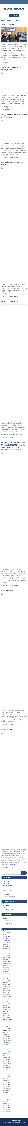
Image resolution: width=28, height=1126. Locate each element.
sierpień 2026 (6, 932)
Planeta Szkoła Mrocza (9, 920)
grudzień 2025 (6, 948)
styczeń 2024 (6, 990)
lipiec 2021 (5, 1046)
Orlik (4, 907)
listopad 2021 (6, 1038)
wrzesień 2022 (6, 1021)
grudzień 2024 (6, 969)
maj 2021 (5, 1050)
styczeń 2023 (6, 1013)
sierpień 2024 (6, 977)
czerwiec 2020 (6, 1071)
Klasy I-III (11, 437)
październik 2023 (7, 996)
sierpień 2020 (6, 1067)
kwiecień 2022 (6, 1028)
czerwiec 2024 (6, 980)
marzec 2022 (6, 1030)
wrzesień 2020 (6, 1065)
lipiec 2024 (5, 979)
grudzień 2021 (6, 1036)
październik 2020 (7, 1063)
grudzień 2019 (6, 1082)
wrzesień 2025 (6, 954)
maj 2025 (5, 959)
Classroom (6, 922)
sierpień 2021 (6, 1044)
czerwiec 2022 (6, 1025)
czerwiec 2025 (6, 957)
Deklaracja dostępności (9, 896)
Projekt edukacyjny (8, 909)
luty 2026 (5, 944)
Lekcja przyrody (7, 590)
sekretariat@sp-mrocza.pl (19, 2)
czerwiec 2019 (6, 1094)
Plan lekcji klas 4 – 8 (8, 883)
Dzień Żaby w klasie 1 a (9, 302)
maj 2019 (5, 1096)
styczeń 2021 (6, 1057)
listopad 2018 (6, 1107)
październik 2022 (7, 1019)
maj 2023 (5, 1005)
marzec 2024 (6, 986)
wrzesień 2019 (6, 1088)
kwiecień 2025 (6, 961)
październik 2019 (7, 1086)
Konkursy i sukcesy (13, 157)
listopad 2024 (6, 971)
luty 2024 (5, 988)
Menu (16, 15)
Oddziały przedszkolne (8, 891)
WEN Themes (15, 1124)
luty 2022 (5, 1032)
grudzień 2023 (6, 992)
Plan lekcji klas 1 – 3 (8, 881)
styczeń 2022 (6, 1034)
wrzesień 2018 (6, 1111)
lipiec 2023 (5, 1002)
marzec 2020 (6, 1076)
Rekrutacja (5, 889)
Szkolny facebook (7, 924)
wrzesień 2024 (6, 975)
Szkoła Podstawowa (14, 9)
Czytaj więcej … (5, 59)
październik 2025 (7, 952)
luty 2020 (5, 1078)
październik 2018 (7, 1109)
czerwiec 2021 (6, 1048)
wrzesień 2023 (6, 998)
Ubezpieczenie (6, 887)
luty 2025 (5, 965)
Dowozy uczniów (7, 885)
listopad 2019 (6, 1084)
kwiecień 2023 (6, 1007)
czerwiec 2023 (6, 1003)
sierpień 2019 (6, 1090)
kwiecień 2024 (6, 984)
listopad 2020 (6, 1061)
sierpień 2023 (6, 1000)
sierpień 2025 (6, 955)
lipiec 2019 (5, 1092)
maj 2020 (5, 1073)
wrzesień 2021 (6, 1042)
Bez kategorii (6, 62)
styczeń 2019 (6, 1103)
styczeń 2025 (6, 967)
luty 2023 (5, 1011)
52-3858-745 (7, 2)
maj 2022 (5, 1027)
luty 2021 (5, 1055)
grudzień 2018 (6, 1105)
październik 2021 (7, 1040)
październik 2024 (7, 973)
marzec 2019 (6, 1100)
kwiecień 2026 (6, 940)
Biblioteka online (7, 918)
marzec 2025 (6, 963)
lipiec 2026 (5, 934)
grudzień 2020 (6, 1059)
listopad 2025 (6, 950)
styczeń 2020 (6, 1080)
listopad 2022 (6, 1017)
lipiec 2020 (5, 1069)
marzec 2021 (6, 1053)
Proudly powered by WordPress (11, 1122)
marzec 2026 (6, 942)
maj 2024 (5, 982)
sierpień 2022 (6, 1023)
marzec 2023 (6, 1009)
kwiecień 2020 (6, 1075)
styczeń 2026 (6, 946)
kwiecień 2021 (6, 1052)
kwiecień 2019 (6, 1098)
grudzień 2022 (6, 1015)
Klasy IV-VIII (6, 894)
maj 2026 (5, 938)
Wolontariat (6, 905)
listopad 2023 (6, 994)
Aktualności (5, 157)
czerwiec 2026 (6, 936)
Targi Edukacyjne (7, 24)
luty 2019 (5, 1101)
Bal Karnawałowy (7, 730)
